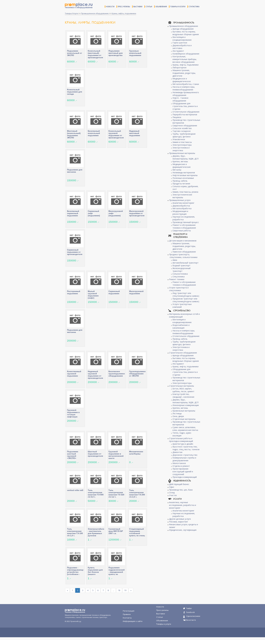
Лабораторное (179, 67)
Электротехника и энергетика (181, 149)
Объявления (161, 7)
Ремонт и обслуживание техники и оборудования (184, 226)
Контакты (127, 618)
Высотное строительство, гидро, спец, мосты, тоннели (186, 448)
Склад (172, 492)
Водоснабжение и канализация (181, 326)
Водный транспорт (181, 265)
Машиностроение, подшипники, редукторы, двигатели (184, 73)
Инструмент (178, 51)
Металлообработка (182, 208)
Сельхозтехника (180, 273)
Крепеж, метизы (180, 161)
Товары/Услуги (71, 13)
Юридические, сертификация (182, 530)
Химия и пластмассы (182, 142)
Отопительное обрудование (186, 111)
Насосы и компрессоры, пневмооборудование (184, 88)
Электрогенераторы (182, 145)
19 (125, 590)
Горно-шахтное (180, 42)
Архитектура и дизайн (183, 444)
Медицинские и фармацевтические (182, 165)
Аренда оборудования (183, 28)
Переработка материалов (185, 114)
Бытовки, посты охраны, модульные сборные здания (186, 33)
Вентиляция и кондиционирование (182, 38)
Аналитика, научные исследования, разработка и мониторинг (182, 505)
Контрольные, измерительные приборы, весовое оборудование (185, 59)
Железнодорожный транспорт (181, 269)
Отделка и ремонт (181, 466)
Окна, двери (178, 416)
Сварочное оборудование (185, 125)
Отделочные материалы (184, 419)
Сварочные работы (182, 230)
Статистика (194, 7)
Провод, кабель (180, 180)
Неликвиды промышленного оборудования (186, 93)
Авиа (175, 260)
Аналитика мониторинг (183, 203)
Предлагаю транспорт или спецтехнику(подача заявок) (186, 300)
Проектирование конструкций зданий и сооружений (183, 471)
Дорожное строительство (185, 455)
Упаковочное (179, 139)
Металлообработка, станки (186, 84)
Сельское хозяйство (182, 128)
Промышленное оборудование (95, 13)
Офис (171, 487)
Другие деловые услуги (180, 519)
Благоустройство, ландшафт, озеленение (183, 395)
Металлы (177, 169)
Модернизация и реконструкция (180, 212)
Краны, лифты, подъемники (124, 13)
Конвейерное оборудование (186, 53)
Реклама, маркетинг (178, 521)
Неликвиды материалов (184, 172)
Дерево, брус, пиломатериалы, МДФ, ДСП (185, 157)
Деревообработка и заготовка (182, 46)
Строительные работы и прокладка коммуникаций (181, 439)
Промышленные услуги (179, 200)
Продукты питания (181, 183)
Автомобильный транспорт (185, 262)
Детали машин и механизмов (182, 240)
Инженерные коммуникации (186, 405)
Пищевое (177, 117)
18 (119, 590)
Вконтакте (191, 620)
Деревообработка (181, 205)
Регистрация (128, 611)
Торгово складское (182, 131)
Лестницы (177, 413)
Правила (127, 614)
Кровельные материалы (184, 410)
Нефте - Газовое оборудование (180, 99)
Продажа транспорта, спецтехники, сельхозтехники (183, 256)
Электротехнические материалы (182, 196)
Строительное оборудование (183, 352)
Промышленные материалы (182, 153)
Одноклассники (193, 616)
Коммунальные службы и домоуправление (184, 459)
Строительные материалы (181, 386)
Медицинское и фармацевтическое (182, 80)
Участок (173, 495)
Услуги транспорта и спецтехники (179, 289)
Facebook (190, 612)
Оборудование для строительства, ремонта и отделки (185, 106)
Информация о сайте (132, 621)
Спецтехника (179, 276)
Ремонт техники (176, 279)
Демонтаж (177, 452)
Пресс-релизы (124, 7)
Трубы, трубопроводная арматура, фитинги (184, 135)
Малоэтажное (179, 463)
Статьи (149, 7)
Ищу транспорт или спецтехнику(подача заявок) (186, 294)
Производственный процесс (186, 222)
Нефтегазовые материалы (185, 175)
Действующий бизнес (179, 484)
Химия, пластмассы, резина (185, 192)
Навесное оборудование (184, 251)
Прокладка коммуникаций (185, 477)
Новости (110, 7)
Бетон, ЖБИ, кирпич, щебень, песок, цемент (183, 390)
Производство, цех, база (181, 489)
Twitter (189, 608)
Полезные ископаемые (183, 178)
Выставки (137, 7)
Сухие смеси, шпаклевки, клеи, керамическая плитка (185, 428)
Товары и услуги (177, 7)
